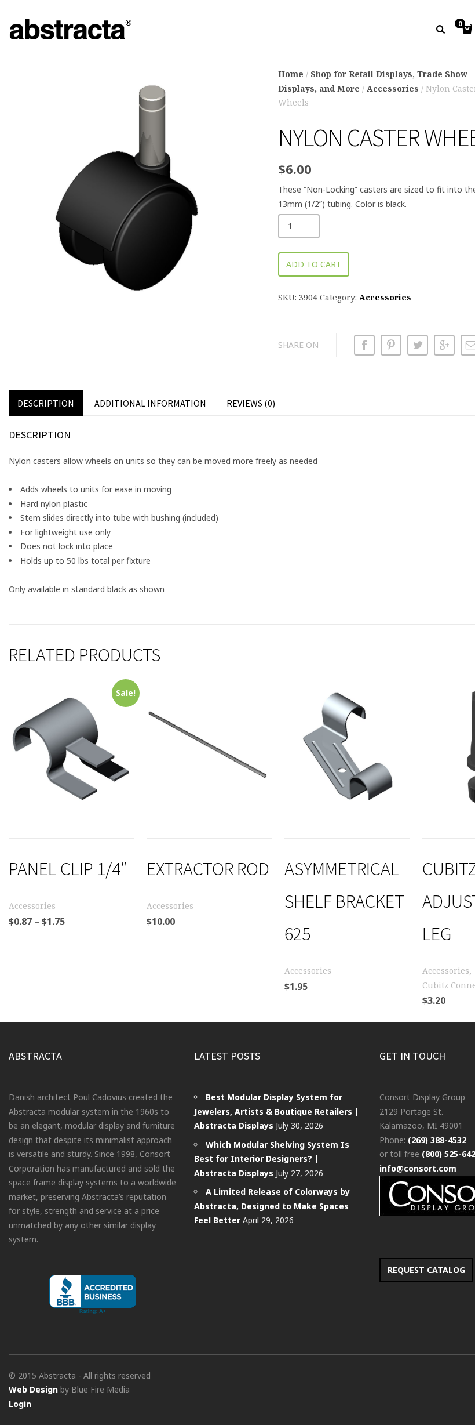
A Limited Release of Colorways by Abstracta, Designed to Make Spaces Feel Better (272, 1205)
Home (291, 73)
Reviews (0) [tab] (250, 403)
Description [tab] (45, 403)
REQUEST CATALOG (426, 1269)
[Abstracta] (71, 29)
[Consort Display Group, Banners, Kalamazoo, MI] (92, 1295)
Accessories (393, 88)
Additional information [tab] (150, 403)
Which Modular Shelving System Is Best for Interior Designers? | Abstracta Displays (271, 1159)
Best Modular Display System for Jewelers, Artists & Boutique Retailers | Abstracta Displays (276, 1111)
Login (20, 1403)
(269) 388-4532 (437, 1139)
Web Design (33, 1389)
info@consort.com (417, 1168)
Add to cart (313, 264)
